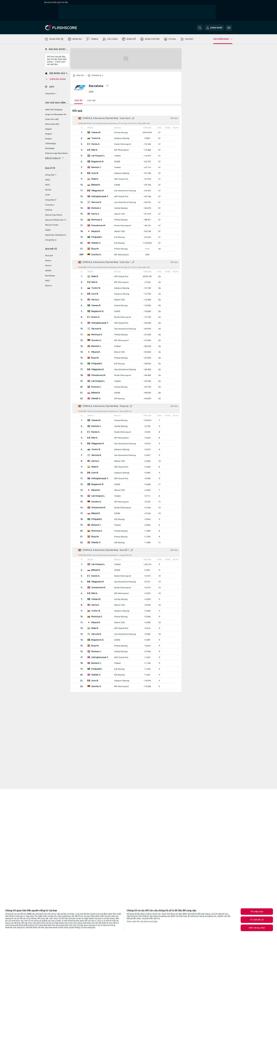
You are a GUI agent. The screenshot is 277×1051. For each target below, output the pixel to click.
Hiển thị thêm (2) (53, 158)
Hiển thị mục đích (257, 928)
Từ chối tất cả (256, 920)
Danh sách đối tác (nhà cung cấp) (142, 921)
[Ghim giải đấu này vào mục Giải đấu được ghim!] (107, 85)
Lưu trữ (91, 100)
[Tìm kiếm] (200, 28)
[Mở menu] (229, 28)
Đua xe (80, 75)
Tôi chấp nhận (256, 911)
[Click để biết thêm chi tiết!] (126, 132)
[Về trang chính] (67, 27)
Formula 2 (97, 75)
